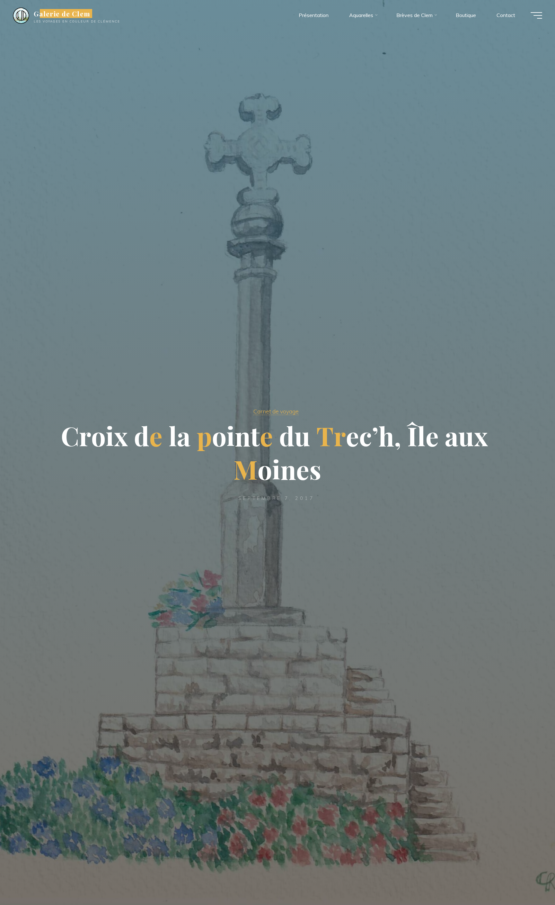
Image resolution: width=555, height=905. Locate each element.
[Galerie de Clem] (21, 15)
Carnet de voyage (276, 411)
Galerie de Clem (62, 13)
